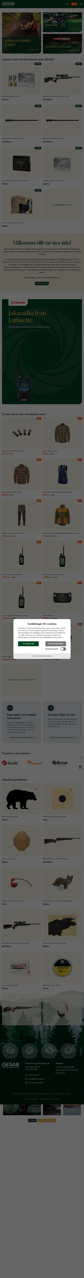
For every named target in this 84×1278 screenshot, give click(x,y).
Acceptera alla (28, 644)
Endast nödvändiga (55, 644)
